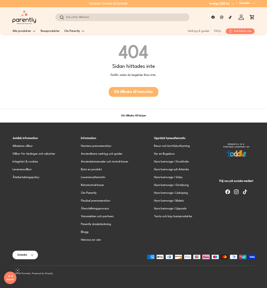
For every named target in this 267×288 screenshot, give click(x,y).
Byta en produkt (91, 169)
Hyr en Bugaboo (164, 154)
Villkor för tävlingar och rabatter (34, 154)
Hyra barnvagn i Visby (168, 177)
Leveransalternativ (93, 177)
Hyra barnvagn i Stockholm (171, 161)
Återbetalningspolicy (26, 177)
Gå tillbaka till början (133, 115)
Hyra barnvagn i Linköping (171, 193)
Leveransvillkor (22, 169)
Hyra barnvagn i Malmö (169, 200)
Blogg (84, 232)
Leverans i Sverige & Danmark (108, 3)
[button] (252, 17)
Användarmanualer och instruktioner (104, 161)
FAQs (217, 31)
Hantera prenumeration (96, 146)
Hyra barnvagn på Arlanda (171, 169)
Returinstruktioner (92, 185)
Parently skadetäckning (96, 224)
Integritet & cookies (25, 161)
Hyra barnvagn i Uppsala (170, 208)
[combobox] (122, 17)
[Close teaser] (18, 270)
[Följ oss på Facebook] (213, 17)
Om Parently (72, 31)
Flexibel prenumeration (95, 200)
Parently (26, 274)
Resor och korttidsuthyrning (172, 146)
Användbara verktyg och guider (101, 154)
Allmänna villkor (23, 146)
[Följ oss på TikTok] (230, 17)
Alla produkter (22, 31)
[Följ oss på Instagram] (222, 17)
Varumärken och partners (97, 216)
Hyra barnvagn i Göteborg (171, 185)
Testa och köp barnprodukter (173, 216)
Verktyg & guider (199, 31)
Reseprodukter (50, 31)
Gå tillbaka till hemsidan (133, 92)
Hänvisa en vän (91, 240)
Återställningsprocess (95, 208)
